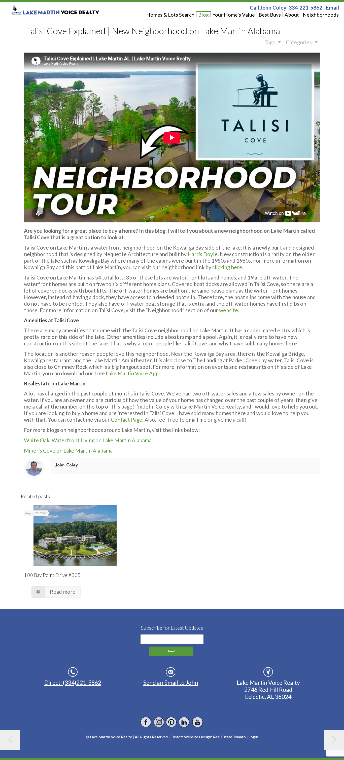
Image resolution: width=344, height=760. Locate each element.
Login (253, 737)
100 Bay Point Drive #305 (52, 575)
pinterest (171, 722)
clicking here (227, 267)
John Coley (66, 465)
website (228, 310)
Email (332, 7)
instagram (158, 722)
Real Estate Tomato (229, 737)
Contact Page (126, 419)
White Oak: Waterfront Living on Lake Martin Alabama (88, 440)
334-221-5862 (305, 7)
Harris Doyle (203, 254)
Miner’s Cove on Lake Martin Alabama (68, 450)
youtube (197, 722)
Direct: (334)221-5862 (72, 682)
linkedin (184, 722)
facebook (146, 722)
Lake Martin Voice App (132, 373)
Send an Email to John (170, 682)
